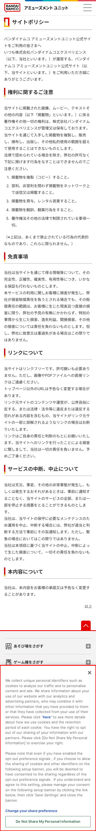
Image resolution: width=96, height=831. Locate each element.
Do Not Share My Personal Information (48, 821)
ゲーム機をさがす (28, 662)
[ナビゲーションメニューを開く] (87, 7)
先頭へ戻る (86, 625)
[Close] (89, 673)
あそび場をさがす (28, 646)
